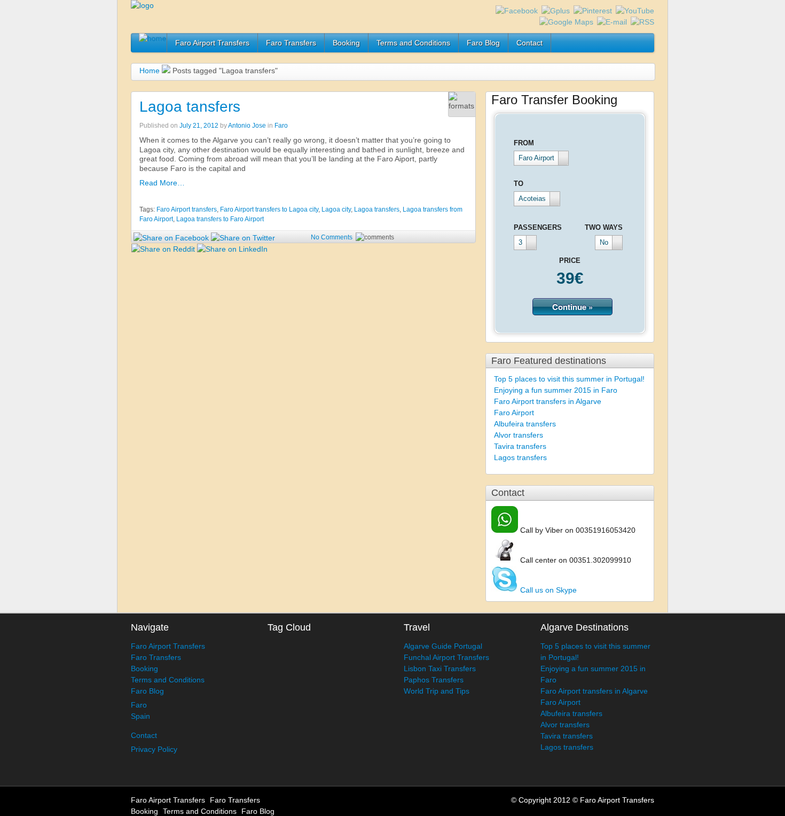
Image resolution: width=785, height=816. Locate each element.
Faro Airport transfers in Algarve (547, 401)
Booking (346, 42)
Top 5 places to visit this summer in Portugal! (569, 379)
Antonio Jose (247, 125)
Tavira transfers (520, 446)
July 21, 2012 (198, 125)
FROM (524, 143)
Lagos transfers (520, 457)
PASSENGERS (538, 227)
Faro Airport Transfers (212, 42)
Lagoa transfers (376, 209)
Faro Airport (514, 412)
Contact (529, 42)
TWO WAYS (604, 227)
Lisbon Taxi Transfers (440, 668)
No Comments (331, 237)
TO (518, 184)
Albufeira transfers (525, 423)
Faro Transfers (291, 42)
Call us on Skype (547, 590)
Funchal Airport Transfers (446, 657)
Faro (281, 125)
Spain (140, 716)
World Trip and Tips (436, 691)
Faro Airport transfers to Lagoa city (269, 209)
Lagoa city (336, 209)
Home (149, 70)
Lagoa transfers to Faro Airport (220, 219)
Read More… (162, 182)
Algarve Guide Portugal (443, 646)
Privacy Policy (154, 749)
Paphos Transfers (434, 679)
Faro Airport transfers (186, 209)
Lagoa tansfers (189, 106)
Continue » (572, 307)
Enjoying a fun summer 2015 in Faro (555, 390)
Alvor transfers (518, 435)
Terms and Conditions (413, 42)
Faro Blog (483, 42)
